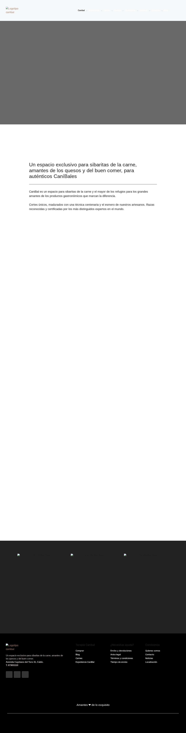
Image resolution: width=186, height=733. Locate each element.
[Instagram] (17, 674)
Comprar (156, 10)
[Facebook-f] (9, 674)
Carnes (107, 10)
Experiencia (94, 10)
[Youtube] (25, 674)
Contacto (144, 10)
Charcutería (130, 10)
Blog (166, 10)
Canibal (81, 10)
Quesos (117, 10)
